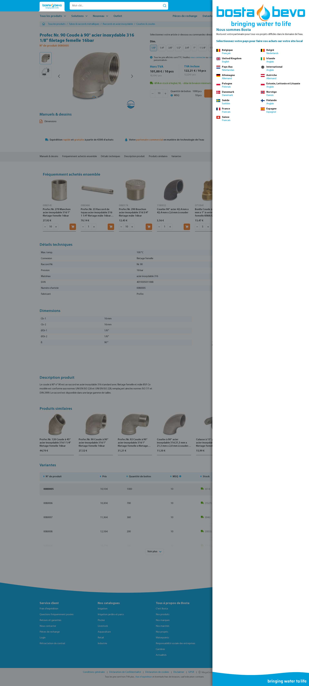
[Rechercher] (164, 6)
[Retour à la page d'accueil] (52, 6)
